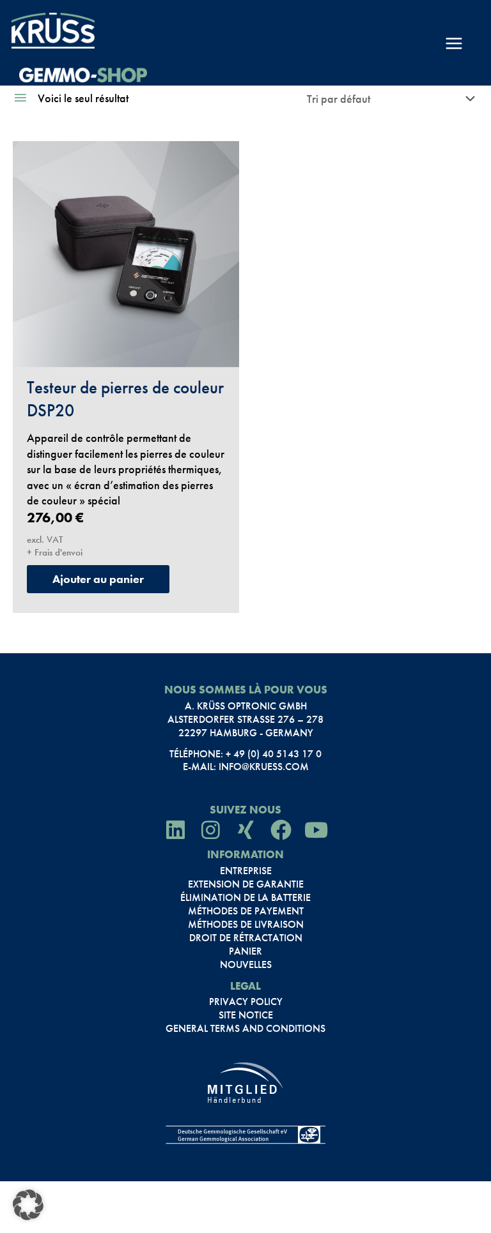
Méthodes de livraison (246, 924)
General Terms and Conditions (245, 1028)
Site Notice (246, 1015)
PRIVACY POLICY (246, 1001)
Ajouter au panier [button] (98, 578)
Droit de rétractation (245, 938)
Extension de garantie (246, 884)
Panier (245, 951)
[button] (28, 1205)
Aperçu (126, 351)
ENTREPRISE (246, 871)
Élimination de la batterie (245, 897)
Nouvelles (246, 964)
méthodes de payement (246, 911)
